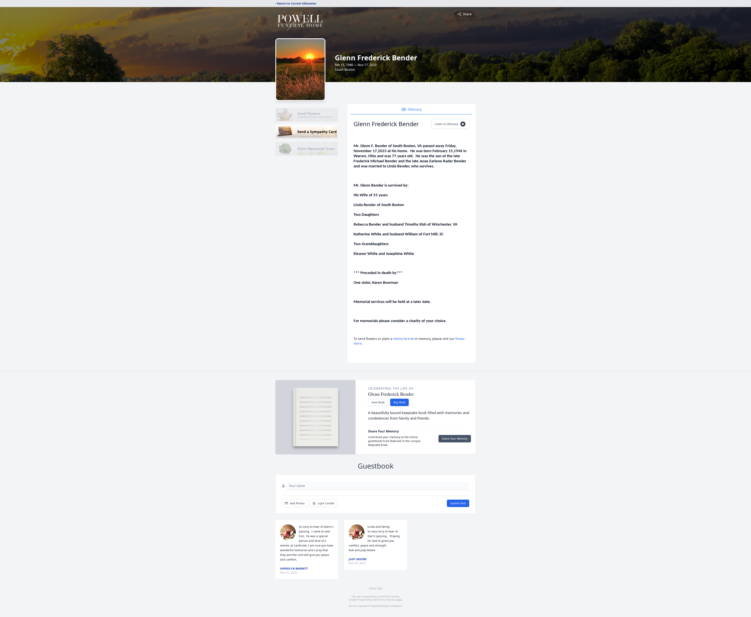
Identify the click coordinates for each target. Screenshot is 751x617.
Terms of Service (386, 599)
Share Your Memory (455, 438)
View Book (377, 402)
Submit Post (458, 503)
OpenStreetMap (379, 606)
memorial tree (403, 339)
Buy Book (399, 402)
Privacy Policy (364, 599)
